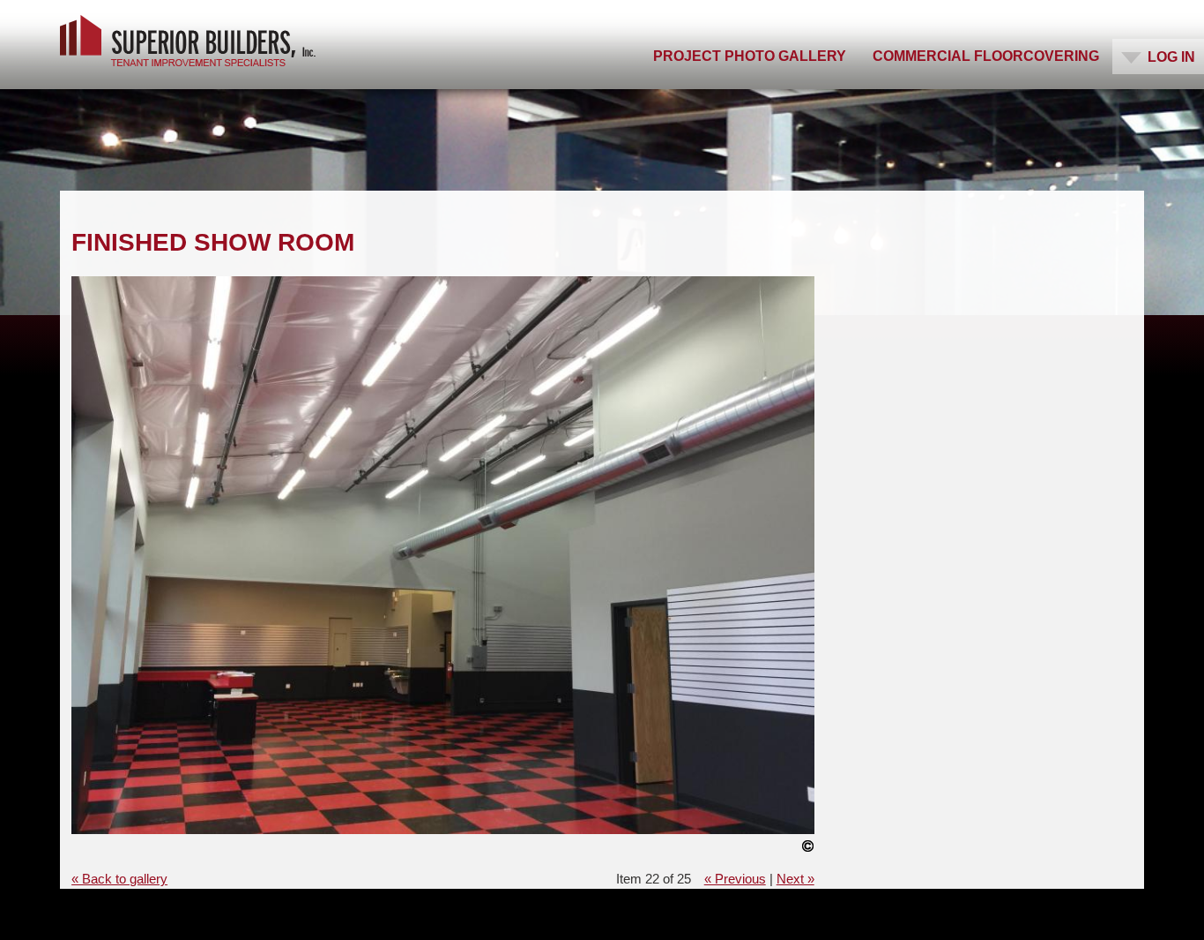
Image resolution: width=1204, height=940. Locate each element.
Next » (795, 878)
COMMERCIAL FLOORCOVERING (986, 56)
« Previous (735, 878)
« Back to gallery (119, 878)
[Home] (188, 40)
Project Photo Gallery (749, 56)
